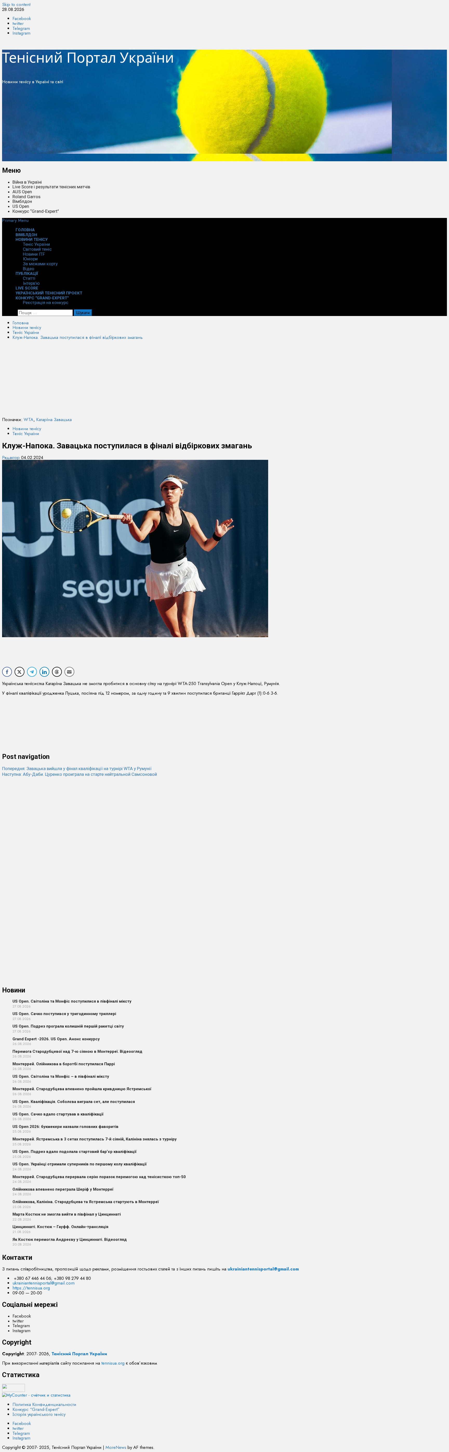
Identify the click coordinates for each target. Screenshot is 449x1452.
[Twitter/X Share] (19, 672)
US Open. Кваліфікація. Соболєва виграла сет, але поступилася (73, 1101)
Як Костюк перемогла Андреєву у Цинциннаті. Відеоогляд (69, 1239)
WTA (29, 419)
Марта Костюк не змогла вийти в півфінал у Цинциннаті (66, 1214)
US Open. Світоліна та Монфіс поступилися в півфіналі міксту (71, 1001)
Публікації (27, 273)
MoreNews (115, 1447)
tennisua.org (112, 1363)
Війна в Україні (27, 182)
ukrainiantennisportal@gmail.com (43, 1283)
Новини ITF (34, 254)
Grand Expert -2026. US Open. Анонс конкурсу (56, 1039)
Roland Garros (26, 196)
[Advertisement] (158, 124)
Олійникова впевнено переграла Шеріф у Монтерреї (62, 1189)
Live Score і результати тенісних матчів (51, 186)
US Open (20, 206)
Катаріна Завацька (54, 419)
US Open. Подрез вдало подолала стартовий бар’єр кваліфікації (74, 1151)
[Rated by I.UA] (13, 1390)
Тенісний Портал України (88, 57)
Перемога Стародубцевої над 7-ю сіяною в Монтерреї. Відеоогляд (77, 1051)
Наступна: (79, 774)
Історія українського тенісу (38, 1414)
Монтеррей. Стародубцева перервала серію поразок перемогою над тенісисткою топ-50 (99, 1176)
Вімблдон (22, 201)
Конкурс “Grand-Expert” (35, 211)
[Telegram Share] (32, 672)
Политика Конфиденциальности (44, 1404)
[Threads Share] (57, 672)
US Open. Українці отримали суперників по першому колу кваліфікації (79, 1164)
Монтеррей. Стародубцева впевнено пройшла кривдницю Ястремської (81, 1089)
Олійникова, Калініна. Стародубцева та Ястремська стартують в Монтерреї (85, 1201)
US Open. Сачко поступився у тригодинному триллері (64, 1013)
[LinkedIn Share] (44, 672)
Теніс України (36, 244)
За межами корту (40, 263)
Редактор (11, 457)
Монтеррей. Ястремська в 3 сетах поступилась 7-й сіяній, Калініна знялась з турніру (94, 1139)
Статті (29, 278)
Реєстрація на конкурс (45, 302)
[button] (15, 220)
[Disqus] (224, 842)
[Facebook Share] (7, 672)
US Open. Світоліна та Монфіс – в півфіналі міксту (60, 1076)
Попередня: (76, 768)
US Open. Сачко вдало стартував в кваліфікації (57, 1114)
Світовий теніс (37, 249)
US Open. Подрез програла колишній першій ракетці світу (68, 1026)
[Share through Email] (69, 672)
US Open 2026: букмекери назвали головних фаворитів (65, 1126)
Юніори (30, 258)
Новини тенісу (32, 239)
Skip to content (16, 4)
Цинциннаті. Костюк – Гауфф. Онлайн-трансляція (60, 1226)
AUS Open (22, 191)
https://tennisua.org (31, 1288)
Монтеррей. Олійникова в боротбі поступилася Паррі (63, 1064)
